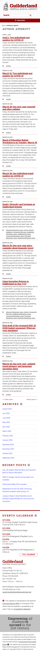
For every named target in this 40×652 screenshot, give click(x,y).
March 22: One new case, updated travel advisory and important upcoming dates (18, 366)
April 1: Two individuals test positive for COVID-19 (16, 38)
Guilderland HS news (24, 234)
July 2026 (6, 413)
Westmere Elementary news (26, 238)
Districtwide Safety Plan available (14, 484)
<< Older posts (7, 399)
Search (6, 15)
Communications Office (10, 604)
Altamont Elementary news (14, 230)
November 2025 (8, 449)
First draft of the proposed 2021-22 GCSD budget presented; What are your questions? (19, 328)
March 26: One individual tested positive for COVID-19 (17, 174)
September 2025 (8, 458)
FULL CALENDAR (28, 555)
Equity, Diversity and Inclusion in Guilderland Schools (18, 205)
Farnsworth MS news (19, 232)
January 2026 (7, 440)
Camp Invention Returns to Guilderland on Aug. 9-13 (15, 282)
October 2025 (7, 453)
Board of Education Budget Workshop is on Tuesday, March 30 (19, 141)
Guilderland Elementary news (21, 314)
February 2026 (7, 436)
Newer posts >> (32, 399)
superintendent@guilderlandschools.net (16, 592)
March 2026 (6, 431)
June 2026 (6, 418)
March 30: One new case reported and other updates (18, 107)
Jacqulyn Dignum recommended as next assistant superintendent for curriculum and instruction (18, 498)
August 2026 (7, 409)
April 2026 (6, 427)
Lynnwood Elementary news (15, 236)
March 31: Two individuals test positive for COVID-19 (17, 74)
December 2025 (8, 445)
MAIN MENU (21, 20)
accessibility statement (22, 609)
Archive (8, 66)
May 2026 (6, 422)
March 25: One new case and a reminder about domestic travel (17, 246)
